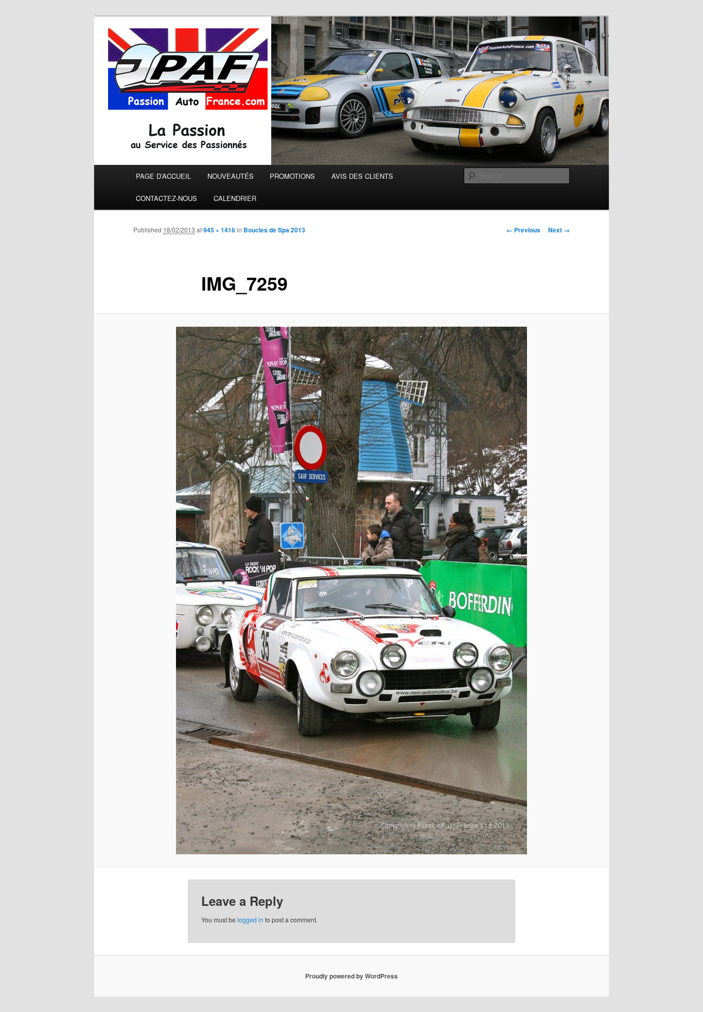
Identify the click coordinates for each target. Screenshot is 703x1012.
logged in (250, 919)
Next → (559, 229)
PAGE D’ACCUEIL (163, 176)
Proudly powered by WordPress (351, 976)
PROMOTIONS (292, 176)
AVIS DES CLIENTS (362, 176)
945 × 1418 (219, 229)
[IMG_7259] (351, 590)
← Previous (523, 229)
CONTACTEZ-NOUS (166, 198)
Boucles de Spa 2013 (274, 229)
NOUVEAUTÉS (230, 176)
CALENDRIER (235, 198)
